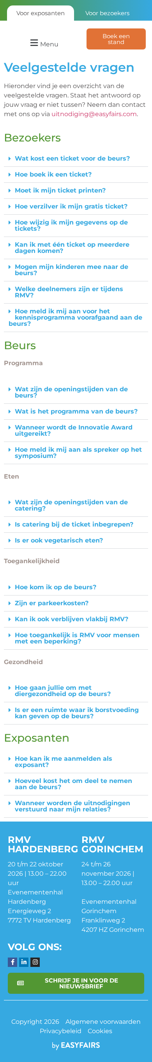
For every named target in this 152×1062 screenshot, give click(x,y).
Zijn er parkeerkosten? (51, 603)
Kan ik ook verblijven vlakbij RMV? (71, 619)
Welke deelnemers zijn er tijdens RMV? (69, 292)
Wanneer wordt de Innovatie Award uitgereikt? (74, 430)
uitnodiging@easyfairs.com (94, 114)
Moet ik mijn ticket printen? (60, 190)
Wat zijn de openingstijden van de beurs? (71, 392)
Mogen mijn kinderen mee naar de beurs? (71, 270)
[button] (43, 43)
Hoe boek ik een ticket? (53, 174)
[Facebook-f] (12, 962)
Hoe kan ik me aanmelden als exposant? (63, 762)
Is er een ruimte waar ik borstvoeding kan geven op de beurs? (77, 713)
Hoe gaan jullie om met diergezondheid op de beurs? (63, 691)
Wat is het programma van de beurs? (76, 411)
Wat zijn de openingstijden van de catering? (71, 505)
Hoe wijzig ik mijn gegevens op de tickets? (71, 225)
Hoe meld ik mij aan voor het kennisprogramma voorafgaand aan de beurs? (75, 317)
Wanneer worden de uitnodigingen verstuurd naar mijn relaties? (72, 806)
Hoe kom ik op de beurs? (55, 587)
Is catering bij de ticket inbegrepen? (74, 524)
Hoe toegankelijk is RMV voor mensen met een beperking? (77, 638)
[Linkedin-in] (23, 962)
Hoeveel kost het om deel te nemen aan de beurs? (73, 784)
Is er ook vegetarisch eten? (59, 540)
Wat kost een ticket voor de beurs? (72, 158)
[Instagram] (35, 962)
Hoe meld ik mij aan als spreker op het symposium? (78, 452)
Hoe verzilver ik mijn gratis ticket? (71, 206)
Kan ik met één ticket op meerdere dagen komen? (72, 247)
